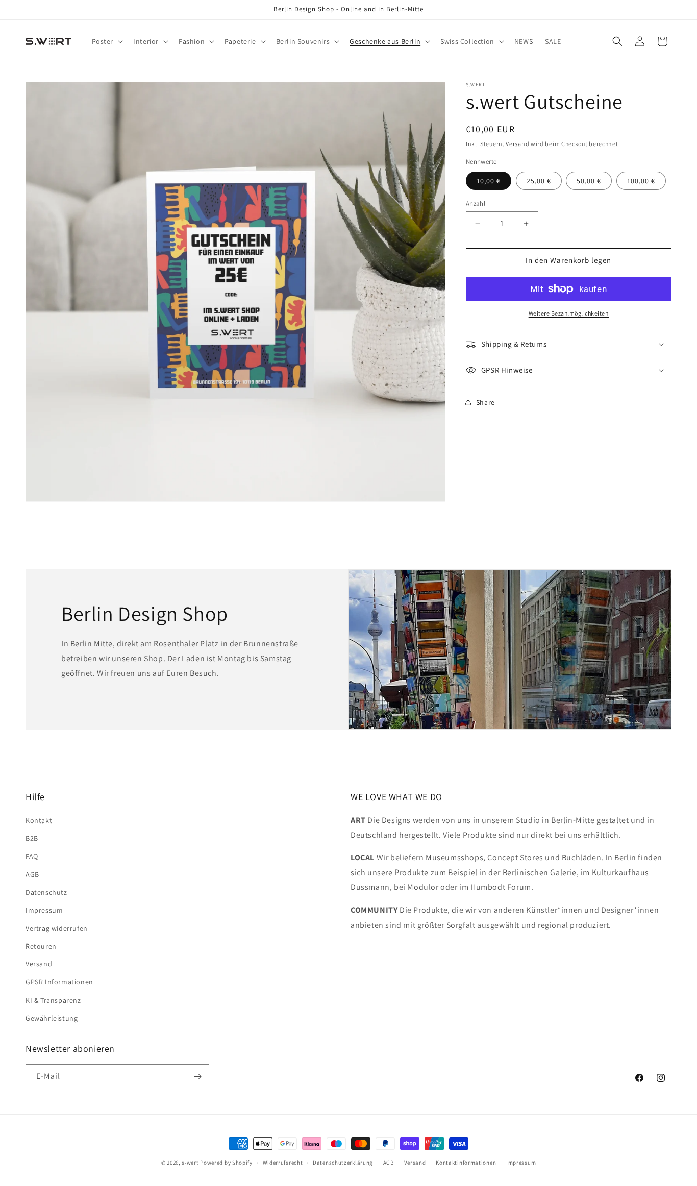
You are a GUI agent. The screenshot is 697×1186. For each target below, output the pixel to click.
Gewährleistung (52, 1017)
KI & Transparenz (53, 999)
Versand (517, 144)
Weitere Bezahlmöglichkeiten (569, 313)
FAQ (32, 856)
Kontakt (39, 820)
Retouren (41, 946)
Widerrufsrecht (283, 1162)
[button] (107, 41)
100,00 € (641, 180)
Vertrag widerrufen (57, 927)
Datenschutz (46, 892)
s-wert (190, 1162)
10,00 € (489, 180)
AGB (32, 874)
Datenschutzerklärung (343, 1162)
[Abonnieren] (197, 1076)
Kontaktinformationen (466, 1162)
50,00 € (589, 180)
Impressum (44, 909)
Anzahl (475, 203)
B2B (32, 837)
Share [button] (485, 402)
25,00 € (539, 180)
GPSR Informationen (59, 981)
